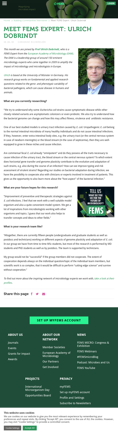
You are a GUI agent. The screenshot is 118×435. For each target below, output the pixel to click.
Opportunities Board (38, 395)
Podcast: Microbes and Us (93, 362)
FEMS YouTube (86, 368)
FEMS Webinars (87, 351)
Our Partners (51, 361)
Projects (32, 379)
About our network (51, 337)
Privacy (66, 379)
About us (15, 335)
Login (111, 3)
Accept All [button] (30, 428)
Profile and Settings (72, 397)
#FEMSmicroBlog (87, 356)
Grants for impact (19, 353)
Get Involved (51, 367)
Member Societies (54, 347)
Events (12, 348)
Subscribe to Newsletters (75, 403)
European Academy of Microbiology (56, 354)
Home (7, 20)
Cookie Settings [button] (12, 428)
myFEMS (65, 386)
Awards (12, 359)
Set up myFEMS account (59, 320)
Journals (13, 342)
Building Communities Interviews (30, 20)
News (81, 335)
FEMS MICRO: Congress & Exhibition (93, 344)
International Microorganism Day (37, 388)
